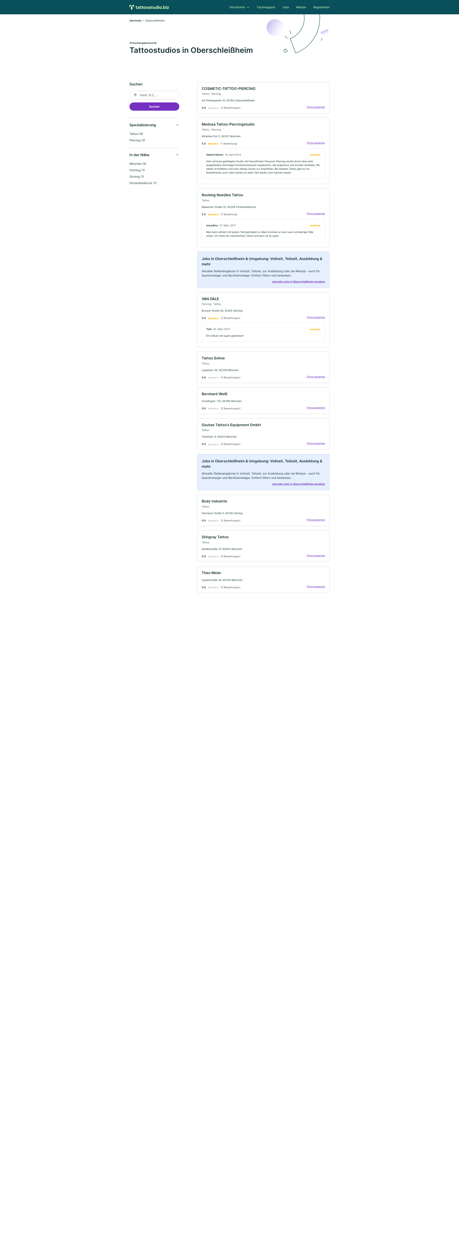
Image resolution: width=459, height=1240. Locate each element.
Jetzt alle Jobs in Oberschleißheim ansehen (298, 281)
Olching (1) (136, 176)
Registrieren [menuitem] (321, 7)
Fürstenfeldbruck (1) (143, 183)
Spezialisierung (142, 125)
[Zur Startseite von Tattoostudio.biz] (149, 7)
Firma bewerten (316, 107)
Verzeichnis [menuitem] (237, 7)
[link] (263, 98)
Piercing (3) (137, 140)
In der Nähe (139, 155)
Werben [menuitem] (301, 7)
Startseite (135, 20)
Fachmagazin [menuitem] (266, 7)
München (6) (137, 163)
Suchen (154, 106)
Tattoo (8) (136, 134)
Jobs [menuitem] (285, 7)
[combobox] (154, 95)
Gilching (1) (137, 170)
